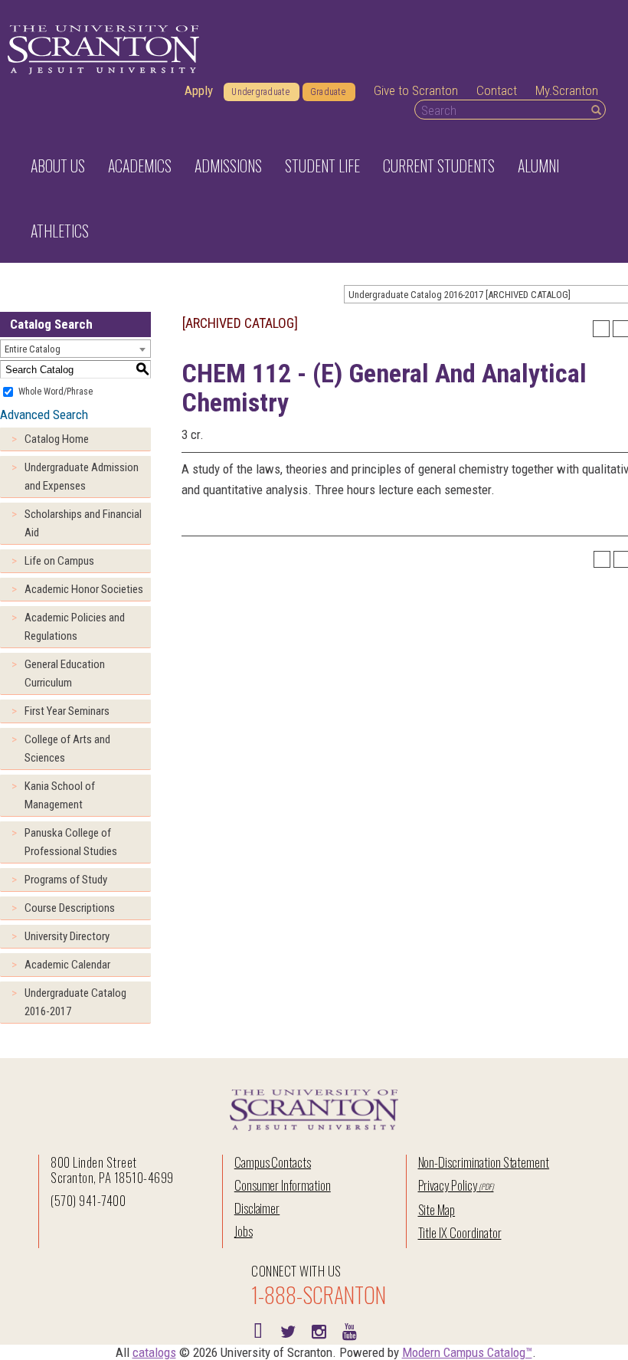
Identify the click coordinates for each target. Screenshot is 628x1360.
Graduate (327, 92)
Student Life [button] (322, 165)
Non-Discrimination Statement (484, 1162)
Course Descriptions (70, 908)
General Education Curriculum (65, 673)
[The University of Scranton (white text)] (103, 50)
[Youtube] (349, 1330)
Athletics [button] (60, 230)
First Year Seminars (67, 711)
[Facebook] (257, 1330)
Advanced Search (44, 414)
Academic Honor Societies (84, 589)
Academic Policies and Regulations (75, 627)
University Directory (67, 936)
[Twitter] (288, 1330)
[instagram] (318, 1330)
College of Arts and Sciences (67, 748)
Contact (496, 90)
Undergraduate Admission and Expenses (82, 476)
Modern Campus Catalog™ (467, 1352)
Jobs (243, 1230)
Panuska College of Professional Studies (71, 842)
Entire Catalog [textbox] (33, 349)
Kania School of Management (60, 795)
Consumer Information (282, 1185)
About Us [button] (58, 165)
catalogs (154, 1352)
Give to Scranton (416, 90)
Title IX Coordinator (460, 1232)
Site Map (437, 1209)
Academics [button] (140, 165)
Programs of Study (66, 879)
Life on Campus (59, 561)
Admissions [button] (228, 165)
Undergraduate (260, 92)
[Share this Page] (601, 328)
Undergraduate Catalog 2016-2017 (75, 1002)
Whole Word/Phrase (55, 391)
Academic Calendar (67, 965)
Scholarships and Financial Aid (83, 523)
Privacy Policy (447, 1185)
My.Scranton (566, 90)
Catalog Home (57, 439)
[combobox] (75, 348)
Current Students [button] (439, 165)
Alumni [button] (538, 165)
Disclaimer (257, 1207)
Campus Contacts (272, 1162)
